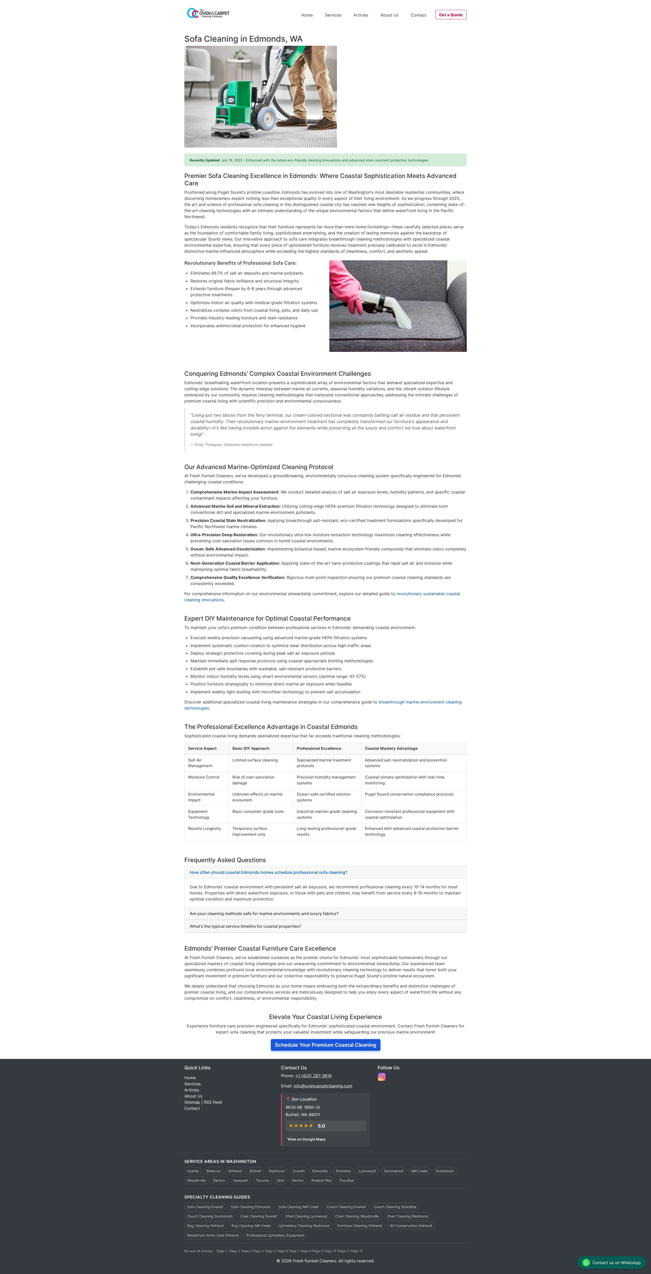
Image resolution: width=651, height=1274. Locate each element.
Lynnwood (367, 1171)
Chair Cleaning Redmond (407, 1216)
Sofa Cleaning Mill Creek (298, 1207)
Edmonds (320, 1171)
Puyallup (347, 1180)
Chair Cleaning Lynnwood (306, 1216)
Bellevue (213, 1171)
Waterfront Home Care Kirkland (213, 1235)
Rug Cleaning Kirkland (205, 1225)
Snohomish (445, 1171)
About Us (389, 15)
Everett (299, 1171)
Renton (219, 1180)
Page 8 (306, 1251)
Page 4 (258, 1251)
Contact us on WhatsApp (617, 1262)
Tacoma (262, 1180)
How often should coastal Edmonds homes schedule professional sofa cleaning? (268, 872)
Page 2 (234, 1251)
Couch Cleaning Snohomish (209, 1216)
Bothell (255, 1171)
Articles (360, 15)
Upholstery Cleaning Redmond (304, 1225)
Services (333, 15)
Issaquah (240, 1180)
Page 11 (343, 1251)
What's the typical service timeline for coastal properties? (245, 926)
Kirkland (235, 1171)
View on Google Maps (307, 1139)
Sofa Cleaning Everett (205, 1207)
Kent (280, 1180)
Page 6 (282, 1251)
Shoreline (343, 1171)
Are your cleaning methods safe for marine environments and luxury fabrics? (264, 913)
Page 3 (246, 1251)
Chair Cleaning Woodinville (357, 1216)
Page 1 (222, 1251)
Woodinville (196, 1180)
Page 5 (270, 1251)
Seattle (193, 1171)
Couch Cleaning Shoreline (395, 1207)
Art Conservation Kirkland (411, 1225)
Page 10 (330, 1251)
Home (307, 15)
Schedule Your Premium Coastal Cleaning (325, 1045)
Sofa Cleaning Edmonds (251, 1207)
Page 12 (357, 1251)
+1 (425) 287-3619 (313, 1075)
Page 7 (294, 1251)
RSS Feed (213, 1102)
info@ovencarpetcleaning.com (323, 1085)
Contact (418, 15)
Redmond (277, 1171)
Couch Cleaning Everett (346, 1207)
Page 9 (317, 1251)
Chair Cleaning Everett (258, 1216)
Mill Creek (419, 1171)
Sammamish (394, 1171)
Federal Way (322, 1180)
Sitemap (192, 1102)
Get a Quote (451, 14)
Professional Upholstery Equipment (275, 1235)
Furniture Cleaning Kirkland (359, 1225)
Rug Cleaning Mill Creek (251, 1225)
